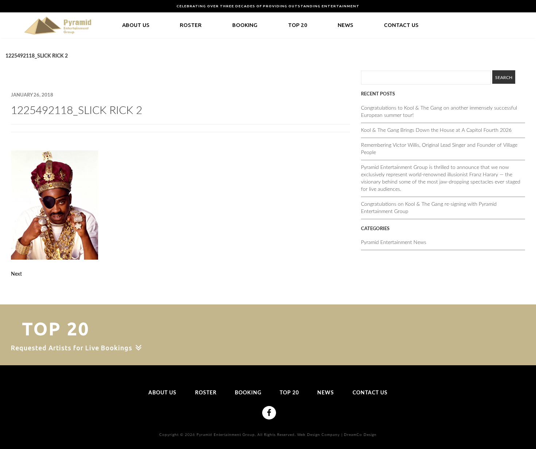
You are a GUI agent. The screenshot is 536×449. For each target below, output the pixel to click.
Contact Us (401, 25)
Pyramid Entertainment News (393, 242)
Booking (244, 25)
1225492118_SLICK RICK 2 (76, 110)
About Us (135, 25)
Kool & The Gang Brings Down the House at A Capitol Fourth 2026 (436, 130)
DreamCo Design (360, 435)
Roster (191, 25)
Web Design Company (318, 435)
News (345, 25)
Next (16, 274)
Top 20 (297, 25)
